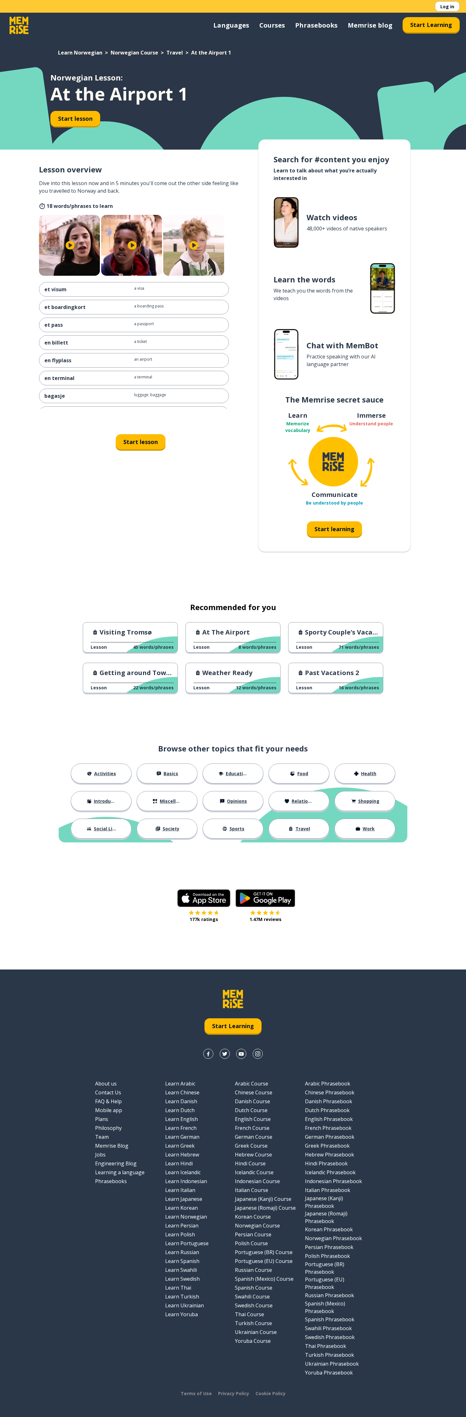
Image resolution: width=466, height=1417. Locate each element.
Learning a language (120, 1172)
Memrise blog (370, 25)
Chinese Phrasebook (329, 1092)
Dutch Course (251, 1110)
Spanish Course (253, 1287)
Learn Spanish (182, 1261)
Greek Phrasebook (327, 1145)
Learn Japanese (183, 1198)
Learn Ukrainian (184, 1305)
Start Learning (431, 25)
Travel (174, 52)
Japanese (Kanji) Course (263, 1198)
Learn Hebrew (182, 1154)
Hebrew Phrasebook (329, 1154)
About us (106, 1083)
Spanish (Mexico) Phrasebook (325, 1307)
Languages (231, 25)
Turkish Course (253, 1323)
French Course (252, 1127)
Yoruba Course (253, 1340)
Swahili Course (252, 1296)
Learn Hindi (179, 1163)
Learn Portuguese (187, 1243)
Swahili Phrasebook (328, 1328)
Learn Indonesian (186, 1181)
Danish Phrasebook (328, 1101)
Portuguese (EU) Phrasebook (324, 1283)
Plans (101, 1119)
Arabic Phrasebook (327, 1083)
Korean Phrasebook (329, 1229)
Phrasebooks (316, 25)
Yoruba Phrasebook (329, 1372)
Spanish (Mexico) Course (264, 1278)
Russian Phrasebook (329, 1295)
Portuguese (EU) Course (264, 1261)
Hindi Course (250, 1163)
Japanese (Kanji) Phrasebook (324, 1202)
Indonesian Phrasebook (333, 1181)
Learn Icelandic (183, 1172)
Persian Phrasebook (329, 1247)
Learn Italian (180, 1190)
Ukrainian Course (256, 1332)
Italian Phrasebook (327, 1190)
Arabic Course (251, 1083)
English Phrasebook (329, 1119)
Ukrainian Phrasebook (332, 1363)
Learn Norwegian (80, 52)
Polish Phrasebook (327, 1256)
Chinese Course (253, 1092)
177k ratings (204, 919)
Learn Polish (180, 1234)
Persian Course (253, 1234)
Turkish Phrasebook (329, 1354)
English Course (253, 1119)
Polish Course (251, 1243)
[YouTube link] (241, 1054)
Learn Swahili (181, 1269)
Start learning (334, 529)
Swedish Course (254, 1305)
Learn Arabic (180, 1083)
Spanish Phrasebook (329, 1319)
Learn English (181, 1119)
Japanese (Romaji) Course (265, 1207)
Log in (447, 6)
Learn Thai (178, 1287)
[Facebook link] (208, 1054)
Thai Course (249, 1314)
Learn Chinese (182, 1092)
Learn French (181, 1127)
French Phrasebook (328, 1127)
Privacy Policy (233, 1393)
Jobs (100, 1154)
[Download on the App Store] (203, 898)
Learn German (182, 1136)
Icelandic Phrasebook (330, 1172)
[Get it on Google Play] (265, 898)
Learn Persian (181, 1225)
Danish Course (252, 1101)
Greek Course (251, 1145)
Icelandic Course (254, 1172)
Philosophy (108, 1127)
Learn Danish (181, 1101)
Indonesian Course (257, 1181)
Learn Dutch (180, 1110)
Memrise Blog (111, 1145)
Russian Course (253, 1269)
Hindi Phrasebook (326, 1163)
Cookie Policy (271, 1393)
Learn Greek (180, 1145)
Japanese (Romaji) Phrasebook (326, 1217)
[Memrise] (19, 25)
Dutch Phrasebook (327, 1110)
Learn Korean (181, 1207)
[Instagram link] (258, 1054)
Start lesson (75, 118)
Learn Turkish (182, 1296)
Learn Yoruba (181, 1314)
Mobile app (108, 1110)
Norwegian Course (134, 52)
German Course (253, 1136)
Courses (272, 25)
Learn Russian (182, 1252)
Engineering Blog (116, 1163)
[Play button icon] (70, 245)
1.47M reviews (265, 919)
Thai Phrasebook (325, 1346)
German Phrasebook (329, 1136)
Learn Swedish (182, 1278)
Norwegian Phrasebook (333, 1238)
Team (102, 1136)
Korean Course (253, 1216)
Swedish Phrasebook (330, 1337)
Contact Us (108, 1092)
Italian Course (251, 1190)
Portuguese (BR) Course (264, 1252)
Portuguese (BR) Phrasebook (324, 1268)
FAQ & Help (108, 1101)
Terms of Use (196, 1393)
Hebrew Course (253, 1154)
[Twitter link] (225, 1054)
